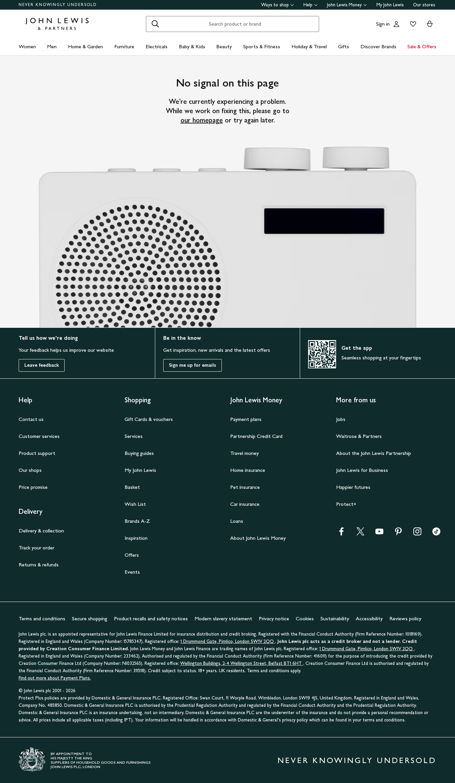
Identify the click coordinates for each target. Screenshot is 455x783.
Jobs (340, 419)
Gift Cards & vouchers (149, 419)
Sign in (383, 24)
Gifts (343, 46)
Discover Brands (378, 46)
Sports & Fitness (261, 46)
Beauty (224, 46)
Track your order (36, 547)
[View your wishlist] (411, 24)
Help (307, 5)
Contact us (31, 419)
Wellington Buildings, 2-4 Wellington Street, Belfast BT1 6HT (241, 663)
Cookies (305, 618)
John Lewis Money (344, 5)
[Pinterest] (398, 533)
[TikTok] (436, 533)
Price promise (33, 487)
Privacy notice (274, 618)
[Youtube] (379, 533)
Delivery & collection (41, 530)
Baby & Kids (192, 46)
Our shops (30, 470)
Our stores (424, 5)
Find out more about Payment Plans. (55, 678)
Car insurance (244, 504)
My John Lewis (390, 5)
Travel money (244, 453)
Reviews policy (405, 618)
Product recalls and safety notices (151, 618)
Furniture (124, 46)
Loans (236, 521)
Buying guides (139, 453)
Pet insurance (245, 487)
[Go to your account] (396, 24)
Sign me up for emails (192, 365)
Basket (132, 487)
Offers (132, 555)
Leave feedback (41, 365)
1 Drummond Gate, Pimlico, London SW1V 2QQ (228, 641)
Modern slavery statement (223, 618)
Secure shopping (89, 618)
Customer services (39, 436)
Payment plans (245, 419)
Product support (37, 453)
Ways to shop (275, 5)
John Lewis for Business (362, 470)
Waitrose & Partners (359, 436)
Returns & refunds (39, 564)
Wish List (135, 504)
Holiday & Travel (309, 46)
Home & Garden (85, 46)
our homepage (202, 120)
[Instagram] (417, 533)
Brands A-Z (137, 521)
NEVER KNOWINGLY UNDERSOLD (58, 4)
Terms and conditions (42, 618)
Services (134, 436)
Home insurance (247, 470)
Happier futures (353, 487)
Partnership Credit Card (256, 436)
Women (27, 46)
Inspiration (136, 538)
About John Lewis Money (258, 538)
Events (132, 572)
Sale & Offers (421, 46)
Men (52, 46)
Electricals (157, 46)
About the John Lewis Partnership (373, 453)
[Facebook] (341, 533)
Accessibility (369, 618)
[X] (360, 533)
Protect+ (346, 504)
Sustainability (334, 618)
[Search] (155, 24)
